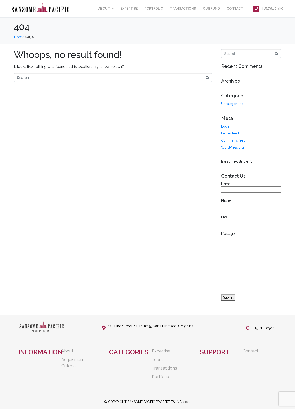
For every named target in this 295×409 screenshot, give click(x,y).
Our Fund (211, 8)
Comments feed (233, 140)
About (104, 8)
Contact (235, 8)
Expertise (129, 8)
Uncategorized (232, 104)
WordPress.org (232, 147)
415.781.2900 (271, 8)
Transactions (183, 8)
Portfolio (154, 8)
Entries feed (230, 133)
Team (157, 359)
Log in (226, 126)
